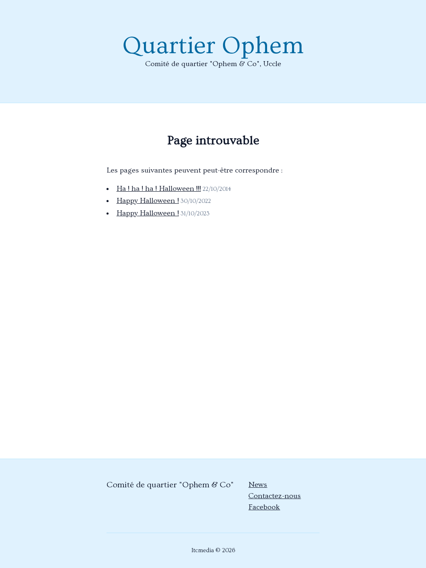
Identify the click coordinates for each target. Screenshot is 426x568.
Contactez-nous (274, 495)
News (257, 484)
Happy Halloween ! (147, 200)
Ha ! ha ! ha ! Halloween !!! (158, 188)
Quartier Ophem (213, 45)
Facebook (264, 507)
